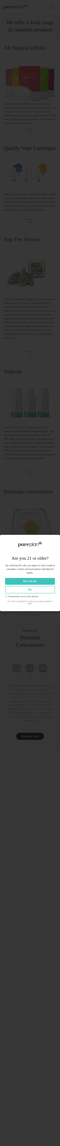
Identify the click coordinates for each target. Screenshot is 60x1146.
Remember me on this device (23, 596)
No (30, 589)
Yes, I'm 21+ (30, 581)
